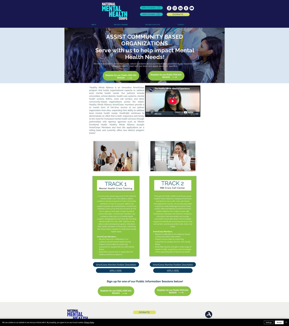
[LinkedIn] (180, 8)
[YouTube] (191, 8)
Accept (279, 322)
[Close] (286, 322)
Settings (269, 322)
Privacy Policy (89, 322)
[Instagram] (174, 8)
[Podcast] (186, 8)
